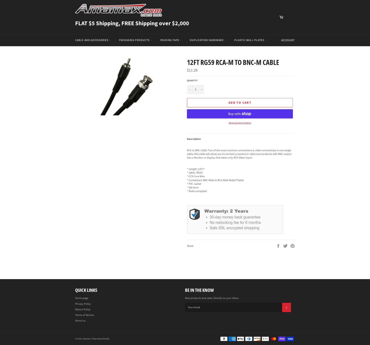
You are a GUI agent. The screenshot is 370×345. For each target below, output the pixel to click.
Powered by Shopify (100, 338)
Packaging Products (134, 40)
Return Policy (83, 309)
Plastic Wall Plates (249, 40)
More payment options (240, 123)
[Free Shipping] (290, 17)
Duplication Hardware (207, 40)
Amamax (87, 338)
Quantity (192, 80)
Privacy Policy (83, 304)
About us (80, 321)
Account (288, 40)
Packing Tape (170, 40)
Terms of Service (84, 315)
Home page (81, 298)
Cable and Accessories (92, 40)
